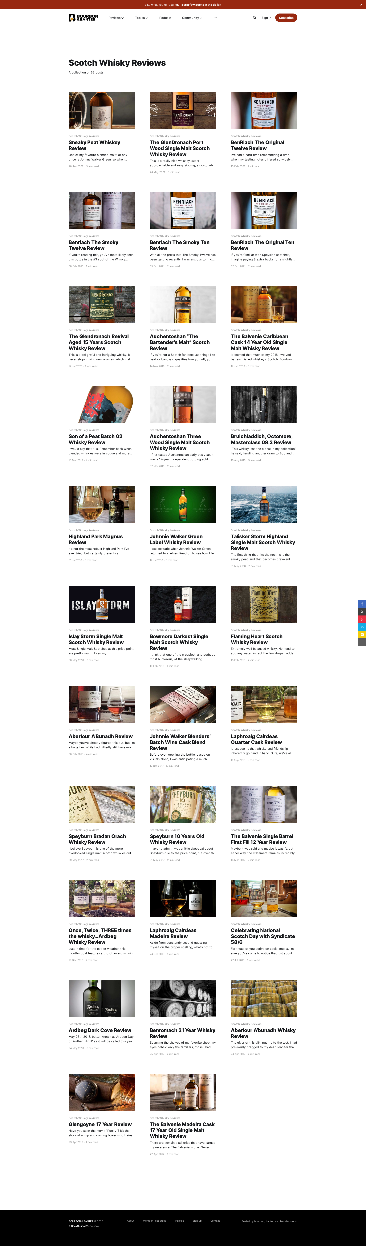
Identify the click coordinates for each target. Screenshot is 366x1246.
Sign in (266, 18)
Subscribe (286, 18)
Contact (215, 1220)
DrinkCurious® (79, 1226)
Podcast (165, 18)
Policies (179, 1220)
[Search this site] (255, 18)
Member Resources (154, 1220)
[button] (362, 604)
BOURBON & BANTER (81, 1221)
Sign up (197, 1220)
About (130, 1220)
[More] (215, 18)
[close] (361, 5)
